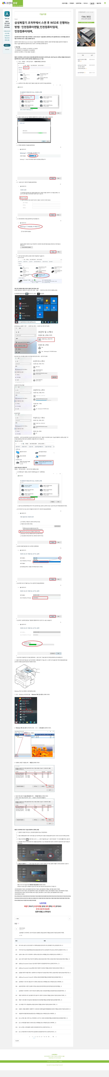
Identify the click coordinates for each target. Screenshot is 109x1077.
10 (48, 1036)
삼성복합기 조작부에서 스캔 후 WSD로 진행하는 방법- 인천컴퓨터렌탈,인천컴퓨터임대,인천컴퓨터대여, (41, 990)
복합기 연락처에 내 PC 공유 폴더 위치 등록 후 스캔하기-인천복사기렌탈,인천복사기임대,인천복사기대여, (41, 995)
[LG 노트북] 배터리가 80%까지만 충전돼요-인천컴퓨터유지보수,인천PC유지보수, (36, 1031)
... (50, 1036)
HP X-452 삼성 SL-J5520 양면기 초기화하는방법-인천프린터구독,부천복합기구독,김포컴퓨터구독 (40, 945)
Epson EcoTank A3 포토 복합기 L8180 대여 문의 (82, 67)
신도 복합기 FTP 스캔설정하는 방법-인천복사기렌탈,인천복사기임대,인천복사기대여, (37, 1004)
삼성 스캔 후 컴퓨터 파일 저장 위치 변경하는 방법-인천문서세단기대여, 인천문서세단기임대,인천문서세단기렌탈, (43, 959)
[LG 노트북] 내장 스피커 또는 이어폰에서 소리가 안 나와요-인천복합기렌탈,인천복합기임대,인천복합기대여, (42, 1018)
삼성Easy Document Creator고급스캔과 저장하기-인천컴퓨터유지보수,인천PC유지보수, (38, 963)
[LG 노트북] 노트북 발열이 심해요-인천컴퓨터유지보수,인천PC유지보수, (34, 1027)
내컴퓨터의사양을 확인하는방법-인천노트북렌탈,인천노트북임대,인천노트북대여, (36, 1013)
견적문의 (60, 1061)
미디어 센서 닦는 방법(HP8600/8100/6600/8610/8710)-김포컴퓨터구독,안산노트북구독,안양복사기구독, (42, 949)
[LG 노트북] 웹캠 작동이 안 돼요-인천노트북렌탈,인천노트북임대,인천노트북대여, (36, 1022)
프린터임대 (81, 72)
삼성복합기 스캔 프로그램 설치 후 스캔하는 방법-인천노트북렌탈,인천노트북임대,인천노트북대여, (40, 981)
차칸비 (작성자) (22, 928)
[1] (62, 945)
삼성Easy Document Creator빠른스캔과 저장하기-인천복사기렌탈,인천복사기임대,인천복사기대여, (41, 968)
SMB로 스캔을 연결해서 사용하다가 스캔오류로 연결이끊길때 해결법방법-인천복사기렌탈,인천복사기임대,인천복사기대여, (44, 1009)
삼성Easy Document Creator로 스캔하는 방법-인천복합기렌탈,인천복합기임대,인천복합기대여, (40, 977)
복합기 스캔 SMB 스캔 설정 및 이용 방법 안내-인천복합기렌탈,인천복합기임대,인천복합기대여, (39, 999)
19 (53, 1036)
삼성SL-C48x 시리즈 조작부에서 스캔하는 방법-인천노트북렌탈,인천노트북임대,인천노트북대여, (40, 954)
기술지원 (42, 14)
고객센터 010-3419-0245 (52, 1061)
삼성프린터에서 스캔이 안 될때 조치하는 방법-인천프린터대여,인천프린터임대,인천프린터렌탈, (39, 986)
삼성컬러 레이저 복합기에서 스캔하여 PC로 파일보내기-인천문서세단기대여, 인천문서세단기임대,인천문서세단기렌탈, (44, 972)
